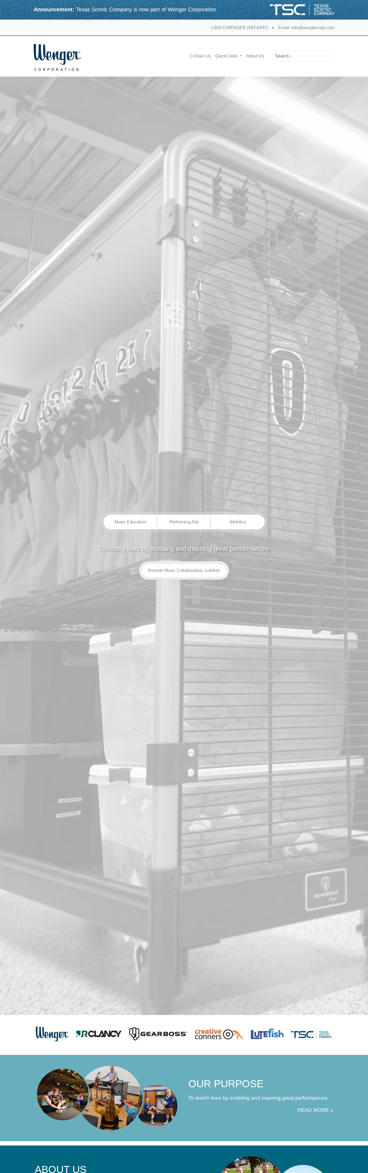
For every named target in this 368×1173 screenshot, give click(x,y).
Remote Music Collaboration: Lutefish (184, 570)
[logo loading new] (57, 57)
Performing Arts (184, 522)
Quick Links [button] (227, 56)
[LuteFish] (267, 1033)
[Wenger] (52, 1033)
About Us (255, 56)
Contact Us (200, 56)
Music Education (130, 522)
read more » (315, 1110)
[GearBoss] (158, 1033)
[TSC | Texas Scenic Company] (302, 9)
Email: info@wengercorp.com (306, 27)
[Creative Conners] (219, 1033)
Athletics (238, 522)
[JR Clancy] (99, 1033)
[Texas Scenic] (311, 1033)
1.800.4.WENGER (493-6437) (239, 27)
